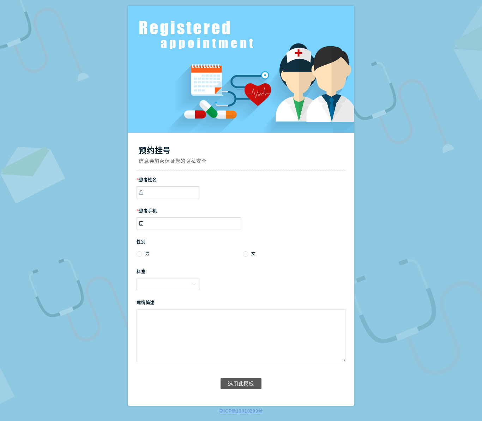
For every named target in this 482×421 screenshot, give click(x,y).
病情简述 (146, 302)
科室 (141, 271)
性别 (141, 242)
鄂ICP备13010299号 (241, 411)
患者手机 (147, 211)
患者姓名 (147, 180)
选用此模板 (241, 383)
